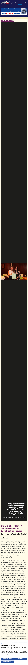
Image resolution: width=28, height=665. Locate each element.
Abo (20, 3)
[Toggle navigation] (25, 3)
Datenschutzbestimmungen (19, 642)
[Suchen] (15, 3)
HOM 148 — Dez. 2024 (8, 20)
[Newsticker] (12, 3)
